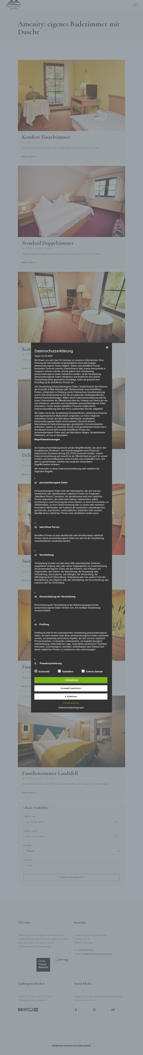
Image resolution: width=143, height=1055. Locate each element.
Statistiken (67, 671)
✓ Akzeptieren (70, 680)
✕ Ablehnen (71, 696)
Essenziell (44, 671)
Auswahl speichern (71, 688)
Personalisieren (71, 703)
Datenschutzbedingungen (71, 707)
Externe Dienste (94, 671)
